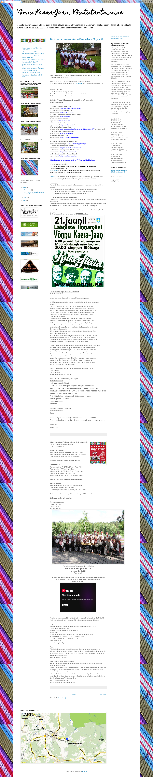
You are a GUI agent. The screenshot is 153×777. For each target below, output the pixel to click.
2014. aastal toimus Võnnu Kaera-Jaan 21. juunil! (76, 39)
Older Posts (102, 694)
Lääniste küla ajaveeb (118, 172)
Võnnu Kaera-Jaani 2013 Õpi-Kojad (33, 68)
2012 (24, 200)
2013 (24, 188)
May (25, 197)
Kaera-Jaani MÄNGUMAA (30, 62)
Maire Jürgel (54, 170)
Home (74, 694)
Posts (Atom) (62, 698)
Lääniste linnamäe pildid (119, 170)
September (27, 190)
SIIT (70, 77)
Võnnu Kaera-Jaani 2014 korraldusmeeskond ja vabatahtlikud (33, 52)
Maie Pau (53, 177)
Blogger (84, 771)
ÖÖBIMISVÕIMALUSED (29, 70)
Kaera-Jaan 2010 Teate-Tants (31, 73)
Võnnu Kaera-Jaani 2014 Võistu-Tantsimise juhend (32, 56)
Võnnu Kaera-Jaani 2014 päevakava (33, 60)
